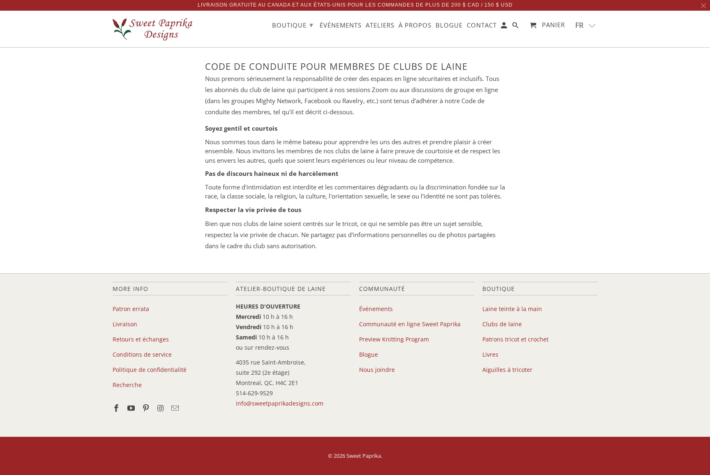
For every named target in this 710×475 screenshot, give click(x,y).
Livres (490, 354)
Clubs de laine (502, 324)
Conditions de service (142, 354)
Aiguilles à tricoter (507, 370)
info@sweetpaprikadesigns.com (279, 403)
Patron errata (131, 309)
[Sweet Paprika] (154, 29)
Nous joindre (377, 370)
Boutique (293, 25)
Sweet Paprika (363, 455)
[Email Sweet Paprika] (175, 408)
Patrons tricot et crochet (515, 339)
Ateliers (380, 25)
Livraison (125, 324)
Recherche (127, 385)
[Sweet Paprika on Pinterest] (146, 408)
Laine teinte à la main (512, 309)
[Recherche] (516, 27)
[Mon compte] (504, 27)
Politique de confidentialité (150, 370)
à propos (415, 25)
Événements (376, 309)
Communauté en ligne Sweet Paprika (410, 324)
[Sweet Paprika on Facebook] (117, 408)
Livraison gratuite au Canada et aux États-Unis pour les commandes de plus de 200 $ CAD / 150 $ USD (355, 5)
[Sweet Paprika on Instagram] (161, 408)
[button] (585, 25)
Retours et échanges (141, 339)
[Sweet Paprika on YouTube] (131, 408)
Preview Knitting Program (394, 339)
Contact (482, 25)
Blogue (368, 354)
